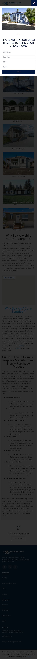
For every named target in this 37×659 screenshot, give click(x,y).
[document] (18, 329)
